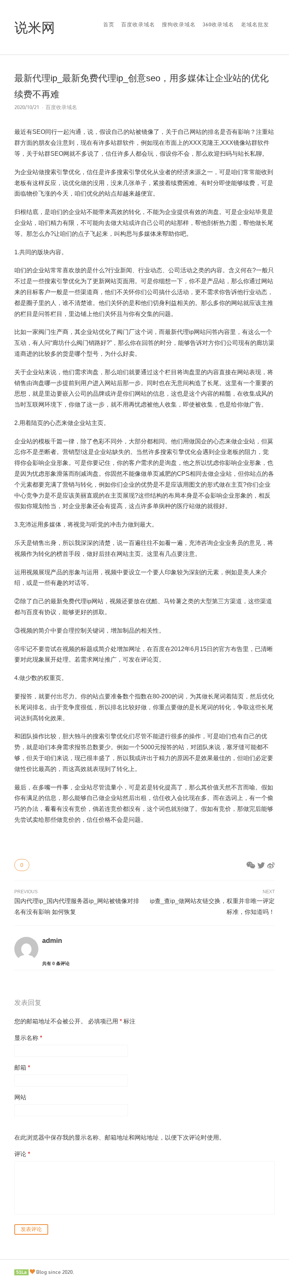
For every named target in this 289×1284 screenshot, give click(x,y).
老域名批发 (255, 24)
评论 (22, 1154)
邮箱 (22, 1067)
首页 (108, 24)
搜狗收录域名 (179, 24)
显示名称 (28, 1038)
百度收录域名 (138, 24)
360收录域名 (218, 24)
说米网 (34, 27)
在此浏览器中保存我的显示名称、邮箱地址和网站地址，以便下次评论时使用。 (119, 1137)
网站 (20, 1097)
